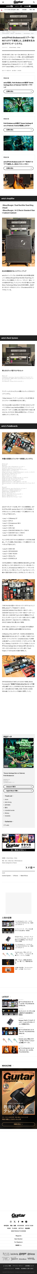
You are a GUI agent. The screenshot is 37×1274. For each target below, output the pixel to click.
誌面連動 (27, 1228)
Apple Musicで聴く (12, 791)
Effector (12, 33)
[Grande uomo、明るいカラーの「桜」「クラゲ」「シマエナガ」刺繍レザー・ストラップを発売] (10, 1040)
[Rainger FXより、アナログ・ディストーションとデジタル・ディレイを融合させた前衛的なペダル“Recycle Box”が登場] (10, 1022)
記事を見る (9, 91)
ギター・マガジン (6, 32)
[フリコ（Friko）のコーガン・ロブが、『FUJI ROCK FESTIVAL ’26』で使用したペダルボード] (10, 1003)
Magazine (8, 1066)
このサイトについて (9, 1268)
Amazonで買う (11, 787)
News (9, 1228)
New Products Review (18, 1231)
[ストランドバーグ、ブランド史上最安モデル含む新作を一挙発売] (10, 1013)
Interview (20, 1225)
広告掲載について (29, 1265)
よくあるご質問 (7, 1265)
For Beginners (18, 1242)
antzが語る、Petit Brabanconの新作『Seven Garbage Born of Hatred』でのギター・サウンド (18, 85)
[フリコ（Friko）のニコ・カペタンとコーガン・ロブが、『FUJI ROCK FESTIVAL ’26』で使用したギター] (10, 1050)
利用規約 (17, 1268)
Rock (32, 33)
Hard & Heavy (27, 33)
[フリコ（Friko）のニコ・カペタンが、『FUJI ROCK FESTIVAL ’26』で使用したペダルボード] (10, 1031)
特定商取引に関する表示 (27, 1268)
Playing (14, 1228)
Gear (14, 32)
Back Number (19, 1239)
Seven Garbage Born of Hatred (10, 862)
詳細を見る (18, 1124)
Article (21, 1228)
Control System (5, 33)
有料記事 (24, 9)
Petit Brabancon (18, 860)
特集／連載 (32, 9)
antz (6, 860)
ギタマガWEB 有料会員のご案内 (11, 9)
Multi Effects (18, 33)
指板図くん (18, 1245)
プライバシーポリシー (18, 1265)
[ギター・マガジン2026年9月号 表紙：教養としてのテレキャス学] (18, 1113)
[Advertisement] (18, 311)
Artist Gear (11, 860)
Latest (7, 997)
